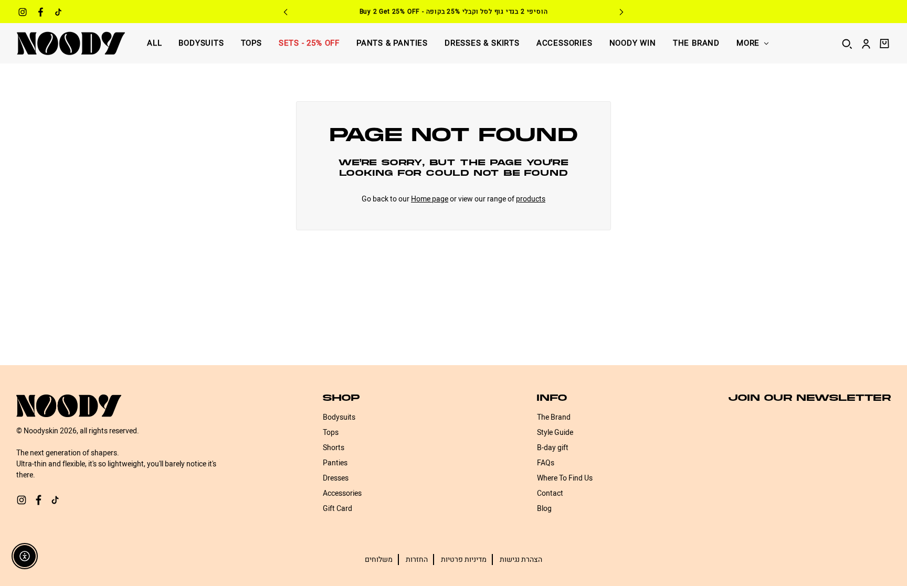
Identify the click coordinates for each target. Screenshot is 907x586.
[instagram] (23, 13)
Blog (544, 508)
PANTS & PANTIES (392, 43)
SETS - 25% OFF (309, 43)
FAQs (545, 462)
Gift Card (337, 508)
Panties (335, 462)
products (530, 199)
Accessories (564, 43)
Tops (251, 43)
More (748, 43)
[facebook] (40, 13)
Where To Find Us (565, 478)
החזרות (417, 559)
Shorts (333, 447)
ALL (154, 43)
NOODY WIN (632, 43)
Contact (550, 493)
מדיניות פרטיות (464, 559)
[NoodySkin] (71, 43)
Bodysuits (201, 43)
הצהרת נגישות (521, 559)
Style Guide (555, 432)
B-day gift (552, 447)
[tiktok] (58, 13)
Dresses (336, 478)
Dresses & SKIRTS (482, 43)
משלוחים (379, 559)
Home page (429, 199)
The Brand (696, 43)
